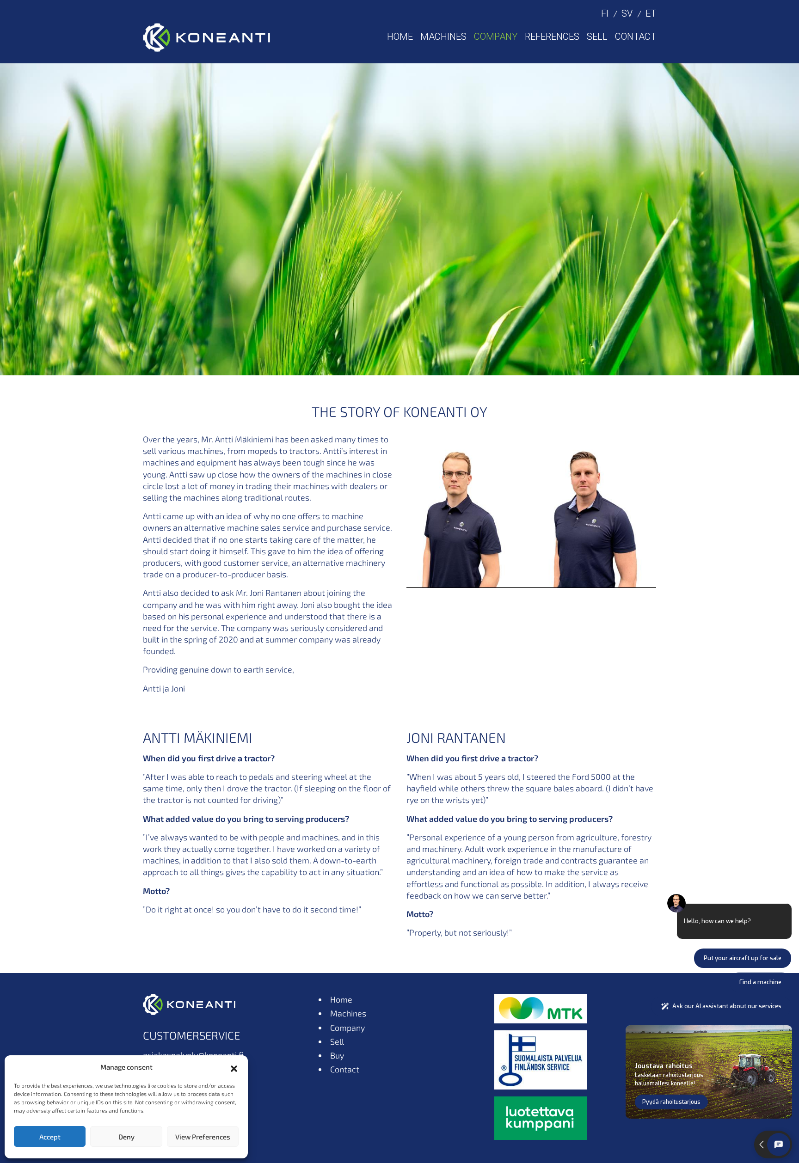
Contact (635, 36)
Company (495, 36)
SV (627, 13)
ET (650, 13)
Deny (126, 1136)
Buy (337, 1055)
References (552, 36)
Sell (597, 36)
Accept (50, 1136)
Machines (443, 36)
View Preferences (202, 1136)
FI (604, 13)
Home (400, 36)
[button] (234, 1067)
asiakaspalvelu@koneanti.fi (193, 1055)
